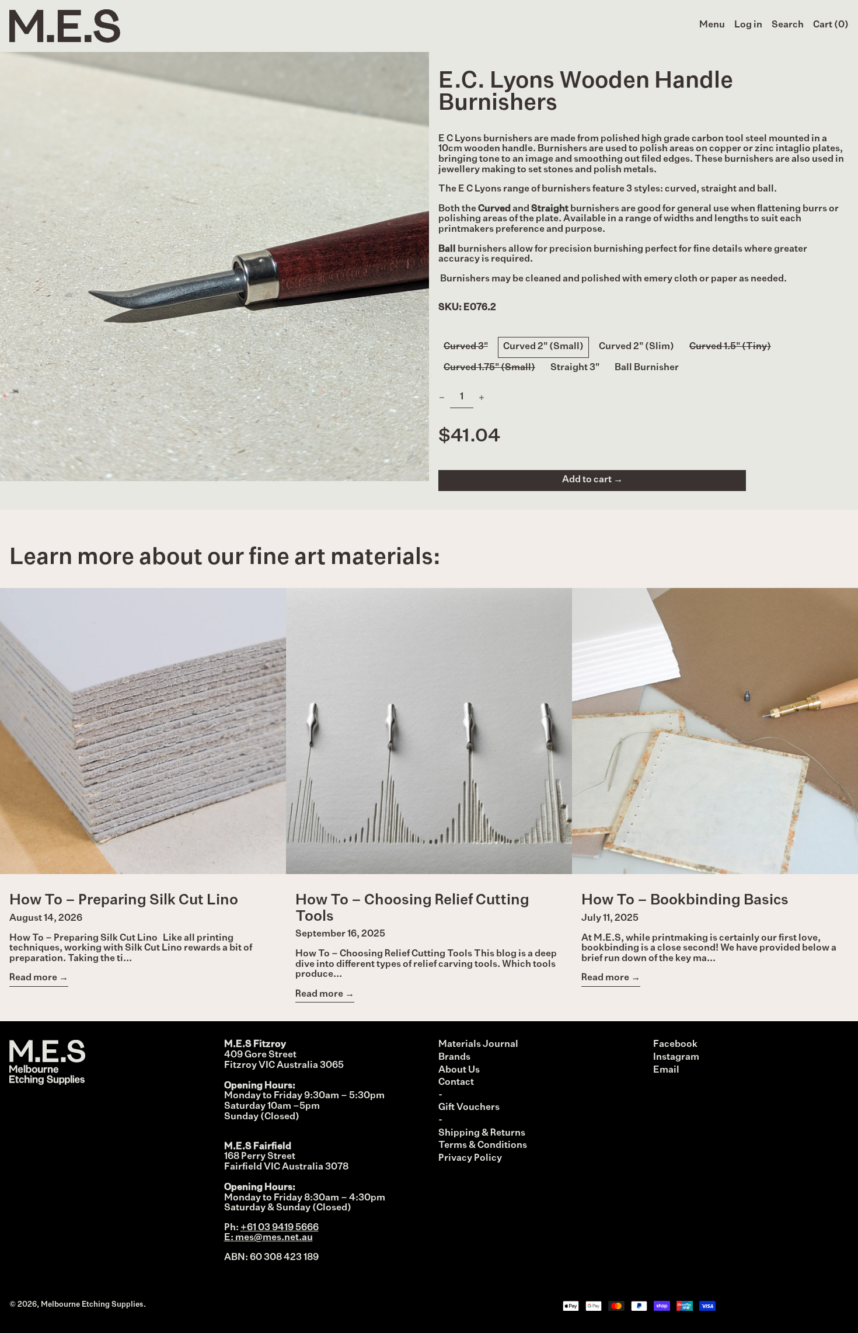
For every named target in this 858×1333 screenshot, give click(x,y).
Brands (454, 1057)
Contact (456, 1082)
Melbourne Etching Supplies (92, 1304)
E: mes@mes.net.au (268, 1237)
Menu (712, 25)
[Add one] (481, 397)
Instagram (676, 1057)
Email (666, 1070)
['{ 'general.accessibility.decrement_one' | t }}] (442, 397)
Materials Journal (478, 1044)
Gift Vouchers (469, 1107)
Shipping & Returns (481, 1133)
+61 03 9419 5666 (279, 1228)
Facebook (675, 1044)
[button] (788, 26)
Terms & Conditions (482, 1145)
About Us (459, 1070)
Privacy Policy (470, 1158)
